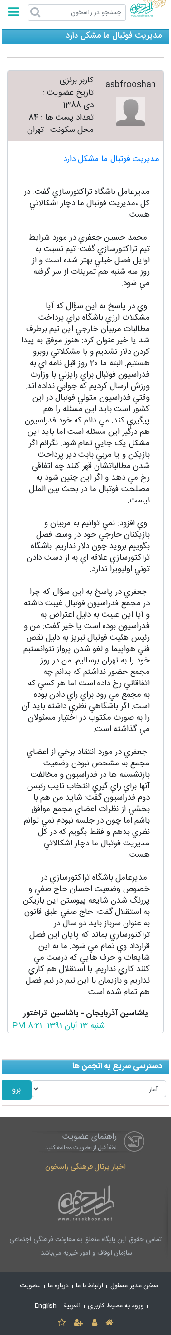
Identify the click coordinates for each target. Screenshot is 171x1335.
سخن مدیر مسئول (134, 1286)
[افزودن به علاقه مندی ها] (61, 1323)
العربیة (72, 1306)
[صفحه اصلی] (109, 1323)
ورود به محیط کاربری (116, 1306)
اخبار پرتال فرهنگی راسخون (85, 1167)
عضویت (30, 1286)
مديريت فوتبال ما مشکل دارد (111, 159)
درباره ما (58, 1286)
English (46, 1306)
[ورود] (94, 1323)
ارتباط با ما (89, 1286)
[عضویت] (78, 1323)
